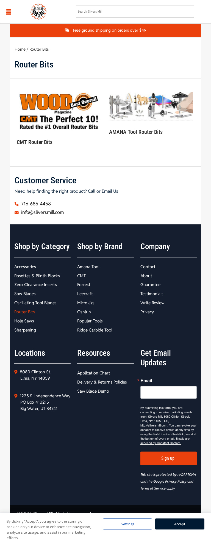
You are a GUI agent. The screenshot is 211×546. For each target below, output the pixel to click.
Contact (148, 266)
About (146, 275)
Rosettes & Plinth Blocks (37, 275)
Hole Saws (24, 321)
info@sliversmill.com (42, 212)
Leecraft (85, 293)
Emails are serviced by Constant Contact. (165, 440)
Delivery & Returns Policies (102, 382)
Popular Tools (90, 321)
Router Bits (24, 311)
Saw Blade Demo (93, 391)
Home (20, 49)
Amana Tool (88, 266)
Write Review (152, 302)
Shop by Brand (100, 246)
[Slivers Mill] (49, 12)
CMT (81, 275)
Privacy (147, 311)
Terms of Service (153, 488)
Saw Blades (25, 293)
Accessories (25, 266)
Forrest (83, 284)
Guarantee (150, 284)
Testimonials (151, 293)
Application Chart (93, 373)
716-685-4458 (35, 204)
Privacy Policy (176, 481)
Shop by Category (42, 246)
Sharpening (25, 330)
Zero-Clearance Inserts (35, 284)
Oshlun (84, 311)
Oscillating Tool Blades (35, 302)
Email (146, 380)
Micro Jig (85, 302)
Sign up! (168, 458)
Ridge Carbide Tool (94, 330)
